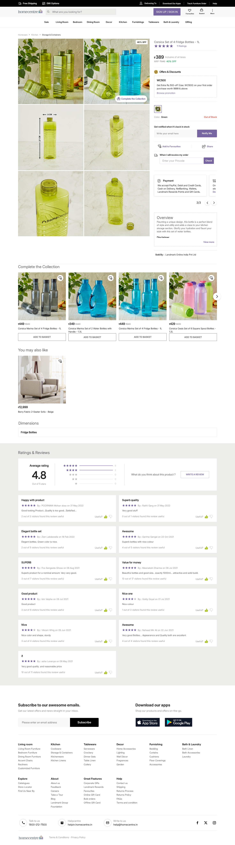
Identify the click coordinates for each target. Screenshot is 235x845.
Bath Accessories (191, 752)
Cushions (154, 756)
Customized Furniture (29, 768)
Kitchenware (57, 756)
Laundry (186, 756)
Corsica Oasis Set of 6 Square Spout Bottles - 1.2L (192, 330)
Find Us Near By (26, 791)
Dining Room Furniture (29, 756)
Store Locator (25, 787)
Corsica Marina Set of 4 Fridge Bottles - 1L (39, 328)
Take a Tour (57, 794)
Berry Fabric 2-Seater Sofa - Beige (36, 411)
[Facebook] (197, 823)
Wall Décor (122, 756)
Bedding (153, 748)
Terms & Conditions (59, 837)
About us (55, 783)
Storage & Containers (51, 35)
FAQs (119, 798)
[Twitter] (206, 823)
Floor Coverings (157, 760)
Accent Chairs (25, 760)
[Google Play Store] (178, 722)
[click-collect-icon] (159, 181)
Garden (120, 764)
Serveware (89, 748)
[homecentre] (31, 12)
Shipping (121, 787)
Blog (53, 798)
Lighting (121, 752)
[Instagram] (214, 823)
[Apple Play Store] (147, 722)
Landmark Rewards (94, 787)
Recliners (22, 764)
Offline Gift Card (92, 802)
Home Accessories (126, 748)
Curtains (153, 752)
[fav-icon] (190, 11)
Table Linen (90, 760)
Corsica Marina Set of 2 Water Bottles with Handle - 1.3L (90, 330)
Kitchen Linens (58, 760)
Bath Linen (187, 748)
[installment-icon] (214, 181)
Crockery (88, 752)
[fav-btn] (60, 278)
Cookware (56, 748)
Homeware (22, 35)
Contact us (122, 783)
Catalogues (24, 783)
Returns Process (125, 791)
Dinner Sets (90, 756)
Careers (55, 791)
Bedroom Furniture (27, 752)
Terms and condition (127, 802)
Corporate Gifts (91, 783)
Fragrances (122, 760)
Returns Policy (124, 794)
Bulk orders (89, 798)
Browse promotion (166, 93)
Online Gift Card (92, 794)
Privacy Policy (78, 837)
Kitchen (34, 35)
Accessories (155, 764)
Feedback (56, 787)
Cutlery (87, 764)
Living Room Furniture (29, 748)
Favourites (89, 791)
